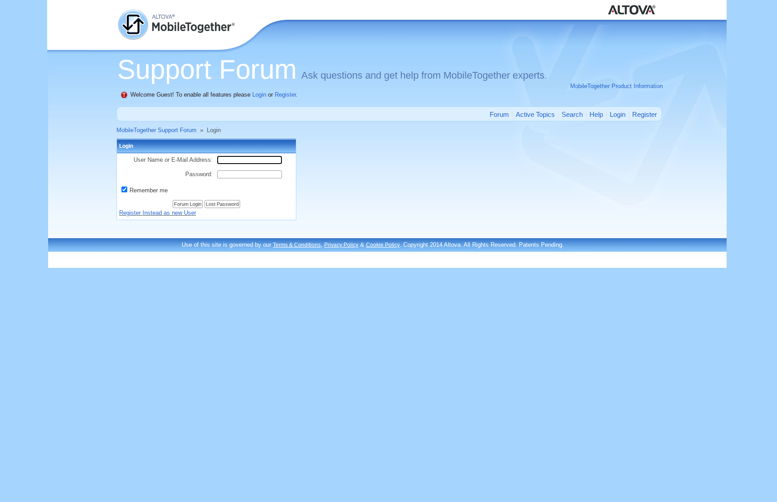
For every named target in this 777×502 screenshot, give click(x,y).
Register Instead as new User (157, 212)
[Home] (177, 13)
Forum (499, 114)
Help (596, 114)
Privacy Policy (341, 245)
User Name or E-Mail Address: (173, 159)
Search (572, 114)
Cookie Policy (383, 245)
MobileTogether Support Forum (156, 130)
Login (259, 94)
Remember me (149, 190)
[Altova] (633, 4)
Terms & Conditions (297, 245)
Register (285, 94)
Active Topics (535, 114)
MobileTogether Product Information (616, 86)
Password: (199, 174)
